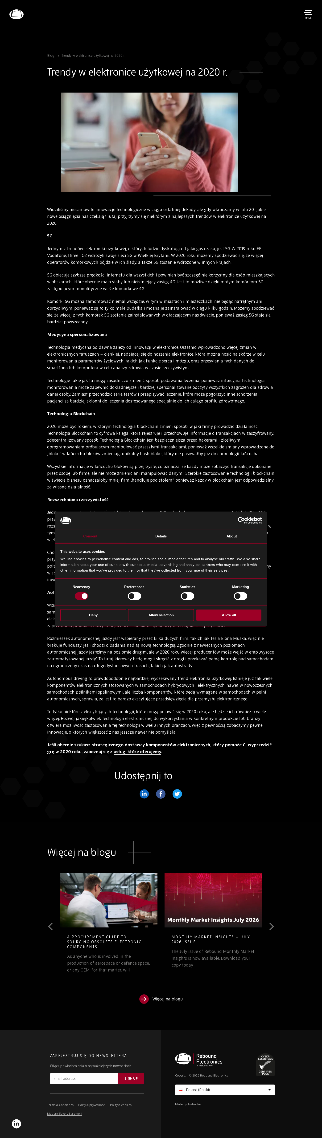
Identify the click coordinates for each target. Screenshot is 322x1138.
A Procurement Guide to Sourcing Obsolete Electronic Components (104, 942)
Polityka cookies (121, 1105)
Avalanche (194, 1104)
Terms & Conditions (60, 1105)
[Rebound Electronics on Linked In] (16, 1124)
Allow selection (161, 615)
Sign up (131, 1078)
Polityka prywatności (91, 1105)
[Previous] (53, 926)
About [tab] (232, 536)
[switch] (134, 596)
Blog (50, 55)
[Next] (268, 926)
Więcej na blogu (167, 999)
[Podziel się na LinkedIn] (144, 794)
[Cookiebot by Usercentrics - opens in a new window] (241, 520)
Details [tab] (161, 536)
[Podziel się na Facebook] (160, 794)
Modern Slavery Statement (64, 1114)
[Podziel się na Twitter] (177, 794)
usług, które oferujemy (137, 751)
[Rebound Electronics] (16, 14)
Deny (93, 615)
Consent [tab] (90, 536)
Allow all (229, 615)
